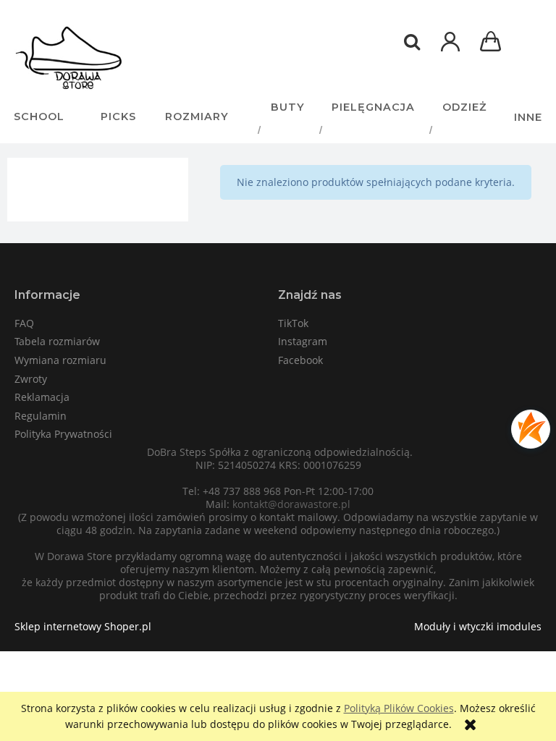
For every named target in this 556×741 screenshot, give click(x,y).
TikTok (293, 323)
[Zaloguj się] (450, 49)
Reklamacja (42, 397)
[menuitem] (43, 107)
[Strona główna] (68, 57)
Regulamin (40, 416)
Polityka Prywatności (63, 434)
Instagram (302, 341)
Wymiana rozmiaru (60, 360)
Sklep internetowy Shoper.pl (82, 626)
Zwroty (30, 379)
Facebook (300, 360)
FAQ (24, 323)
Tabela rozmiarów (57, 341)
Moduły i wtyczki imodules (478, 626)
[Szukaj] (412, 42)
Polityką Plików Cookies (399, 708)
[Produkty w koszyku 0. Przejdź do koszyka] (493, 43)
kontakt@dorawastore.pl (291, 504)
